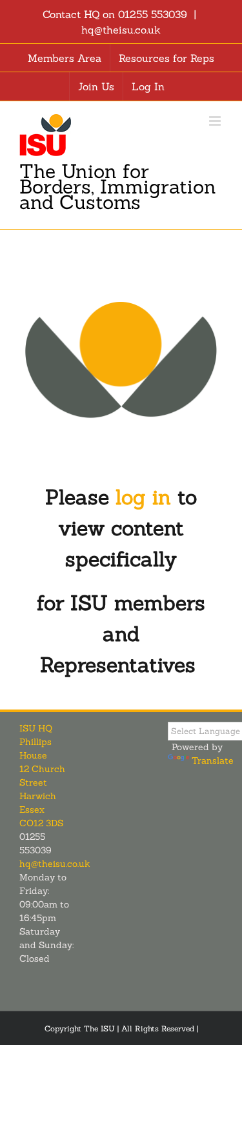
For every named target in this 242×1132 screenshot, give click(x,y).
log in (143, 497)
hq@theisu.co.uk (121, 29)
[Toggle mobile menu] (216, 121)
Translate (213, 760)
